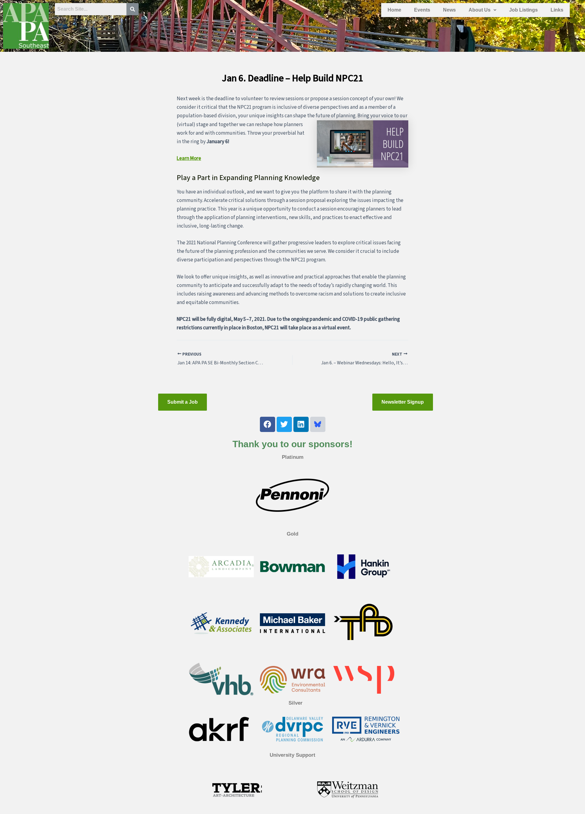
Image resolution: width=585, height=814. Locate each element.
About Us (480, 9)
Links (557, 9)
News (449, 9)
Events (422, 9)
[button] (482, 10)
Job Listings (523, 9)
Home (394, 9)
